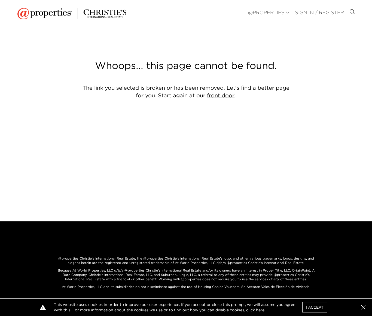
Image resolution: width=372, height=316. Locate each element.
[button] (363, 307)
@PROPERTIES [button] (266, 12)
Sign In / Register (319, 12)
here (260, 310)
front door (220, 95)
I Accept (315, 307)
